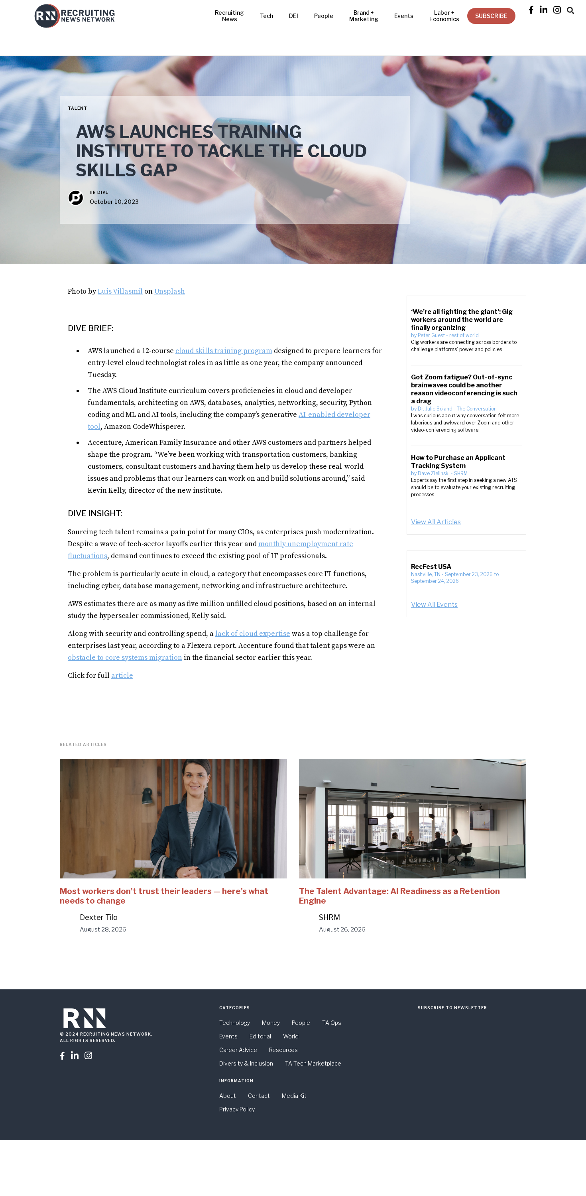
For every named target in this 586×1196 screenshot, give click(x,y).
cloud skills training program (223, 350)
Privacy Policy (237, 1109)
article (122, 675)
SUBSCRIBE (491, 15)
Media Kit (294, 1095)
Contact (259, 1095)
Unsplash (169, 291)
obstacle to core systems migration (125, 657)
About (227, 1095)
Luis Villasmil (120, 291)
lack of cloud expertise (252, 633)
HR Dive (99, 192)
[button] (570, 9)
